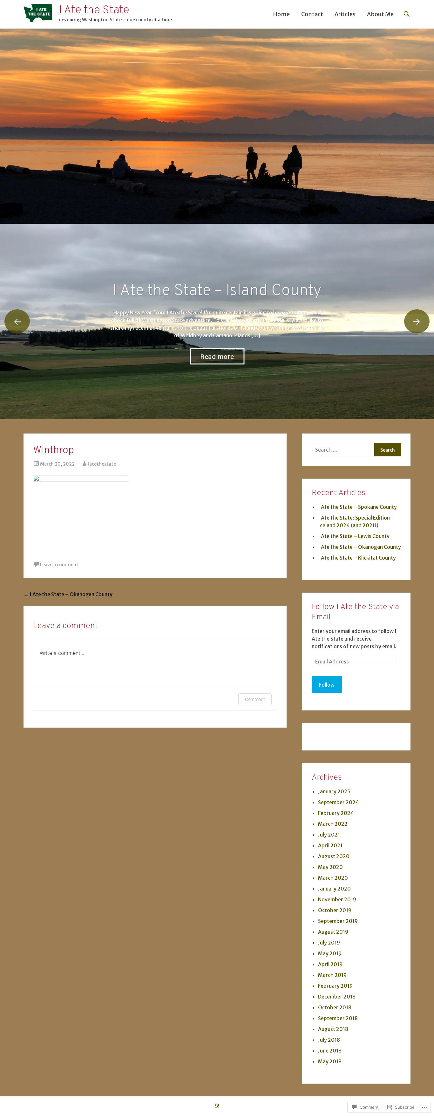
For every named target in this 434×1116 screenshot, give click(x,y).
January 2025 (334, 791)
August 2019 (333, 932)
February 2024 (336, 813)
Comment (255, 699)
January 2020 (334, 888)
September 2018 (338, 1018)
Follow (327, 685)
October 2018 (334, 1007)
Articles (345, 14)
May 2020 (330, 867)
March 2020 (333, 878)
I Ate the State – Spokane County (217, 291)
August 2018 (333, 1029)
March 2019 (332, 975)
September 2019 (338, 921)
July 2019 (329, 942)
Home (281, 14)
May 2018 (330, 1061)
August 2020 (333, 856)
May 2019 (330, 953)
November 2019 (337, 899)
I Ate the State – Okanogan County (68, 594)
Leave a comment (59, 565)
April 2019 (330, 964)
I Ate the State (94, 10)
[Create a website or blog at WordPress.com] (217, 1106)
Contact (312, 14)
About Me (380, 14)
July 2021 (329, 834)
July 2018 (329, 1040)
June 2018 (330, 1050)
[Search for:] (343, 449)
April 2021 (330, 845)
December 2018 (337, 996)
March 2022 (333, 824)
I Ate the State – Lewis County (354, 536)
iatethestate (102, 464)
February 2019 (335, 986)
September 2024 (338, 802)
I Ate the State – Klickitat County (357, 558)
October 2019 (334, 910)
